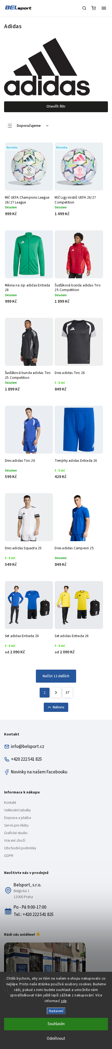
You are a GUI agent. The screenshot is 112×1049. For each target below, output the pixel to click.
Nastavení (56, 1011)
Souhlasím (56, 1024)
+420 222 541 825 (26, 759)
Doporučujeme (29, 125)
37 (67, 692)
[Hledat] (84, 8)
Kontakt (10, 802)
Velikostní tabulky (17, 810)
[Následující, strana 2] (56, 693)
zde (64, 1001)
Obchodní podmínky (20, 848)
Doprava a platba (17, 818)
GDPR (8, 855)
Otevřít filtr (56, 106)
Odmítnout (56, 1038)
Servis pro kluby (16, 825)
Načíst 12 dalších (56, 676)
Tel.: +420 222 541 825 (34, 915)
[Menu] (103, 8)
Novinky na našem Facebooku (39, 772)
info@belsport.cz (27, 746)
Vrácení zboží (14, 840)
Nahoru (58, 707)
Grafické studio (15, 833)
